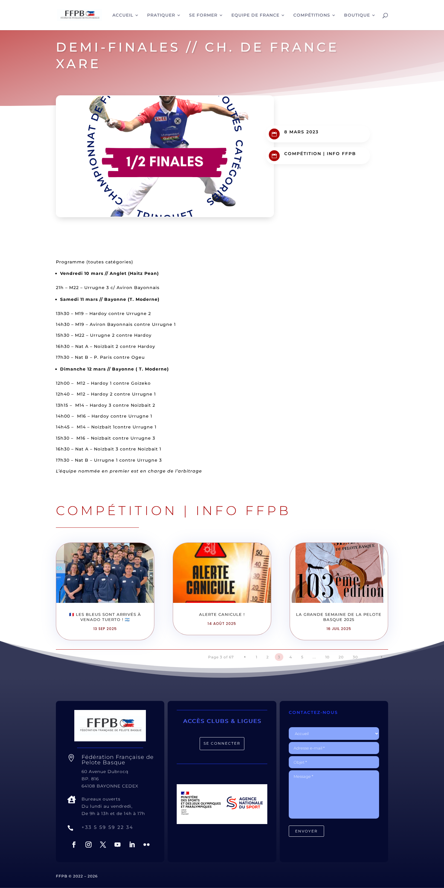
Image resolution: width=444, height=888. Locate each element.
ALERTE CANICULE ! (222, 614)
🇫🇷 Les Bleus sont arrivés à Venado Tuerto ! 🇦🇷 (105, 617)
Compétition (302, 153)
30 (355, 657)
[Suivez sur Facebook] (74, 845)
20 (341, 657)
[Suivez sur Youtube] (117, 845)
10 (327, 657)
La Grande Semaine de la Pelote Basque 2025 (338, 617)
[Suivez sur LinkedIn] (132, 845)
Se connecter (222, 743)
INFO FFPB (341, 153)
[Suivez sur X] (103, 845)
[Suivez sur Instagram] (88, 845)
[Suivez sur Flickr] (146, 845)
